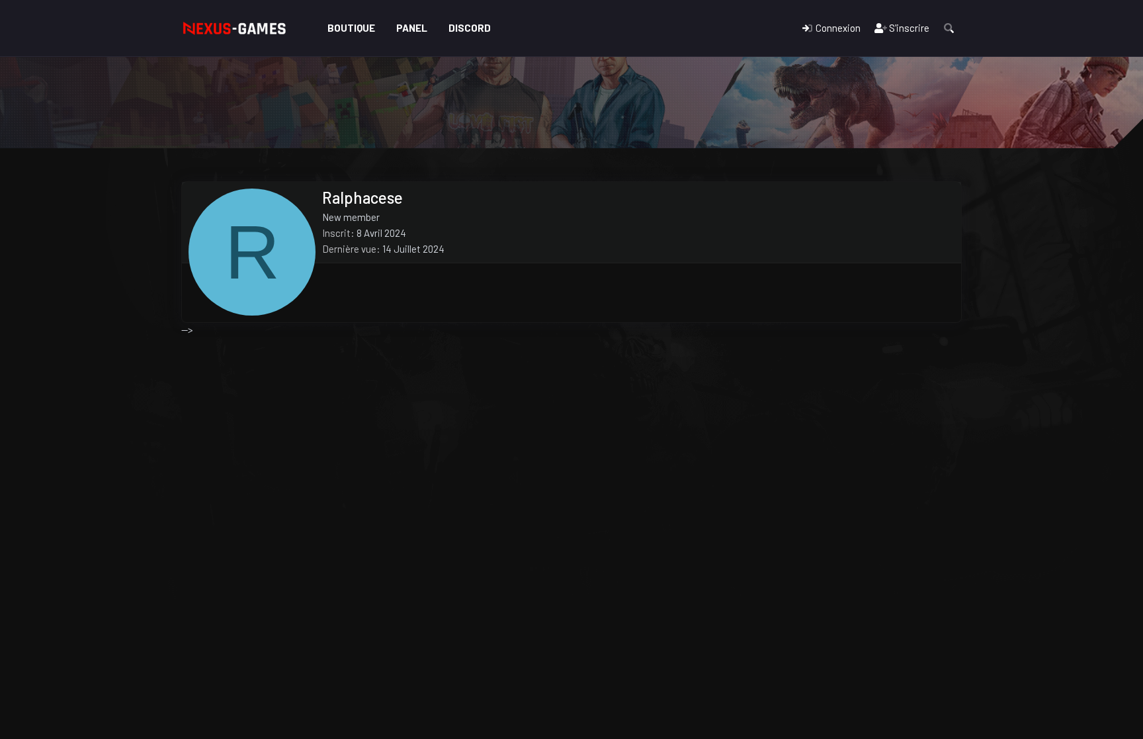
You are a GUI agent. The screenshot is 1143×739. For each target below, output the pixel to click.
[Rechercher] (949, 28)
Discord (469, 28)
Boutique (351, 28)
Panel (411, 28)
